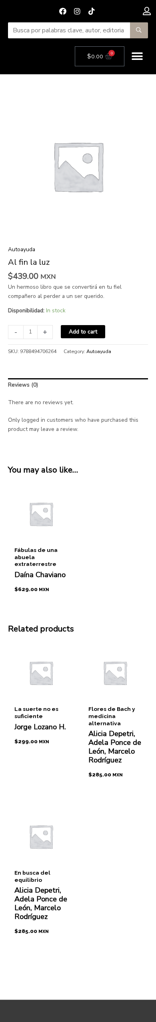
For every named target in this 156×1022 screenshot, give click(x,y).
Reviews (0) (23, 385)
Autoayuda (21, 249)
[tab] (78, 385)
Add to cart (83, 331)
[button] (137, 56)
